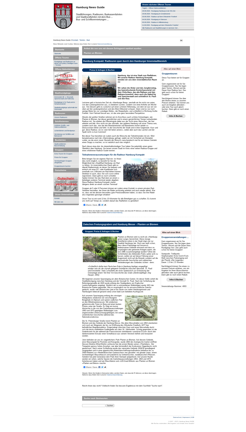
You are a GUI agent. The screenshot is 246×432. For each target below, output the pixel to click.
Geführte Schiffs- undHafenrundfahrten (61, 126)
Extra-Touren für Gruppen (63, 154)
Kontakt (57, 198)
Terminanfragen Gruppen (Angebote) (63, 161)
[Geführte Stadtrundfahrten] (66, 182)
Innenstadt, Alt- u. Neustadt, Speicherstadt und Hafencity (64, 98)
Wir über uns (58, 202)
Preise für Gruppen (61, 157)
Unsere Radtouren (60, 117)
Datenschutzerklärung (105, 44)
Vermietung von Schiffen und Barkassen (64, 135)
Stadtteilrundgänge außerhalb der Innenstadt (65, 108)
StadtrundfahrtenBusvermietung (60, 145)
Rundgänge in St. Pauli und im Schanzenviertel (64, 103)
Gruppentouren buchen (62, 166)
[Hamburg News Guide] (63, 29)
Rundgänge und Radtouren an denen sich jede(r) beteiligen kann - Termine (66, 63)
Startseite (57, 53)
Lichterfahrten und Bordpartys (64, 130)
